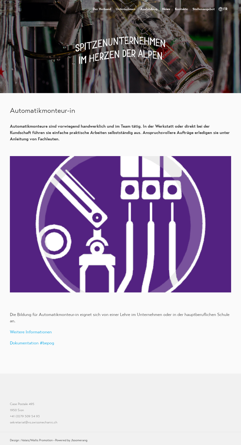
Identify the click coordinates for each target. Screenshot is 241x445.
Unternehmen (126, 9)
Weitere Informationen (31, 332)
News (166, 9)
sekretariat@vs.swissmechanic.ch (33, 422)
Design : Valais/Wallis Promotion (31, 440)
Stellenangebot (204, 9)
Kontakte (181, 9)
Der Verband (102, 9)
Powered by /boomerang (71, 440)
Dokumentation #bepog (32, 343)
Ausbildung (148, 9)
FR (225, 9)
